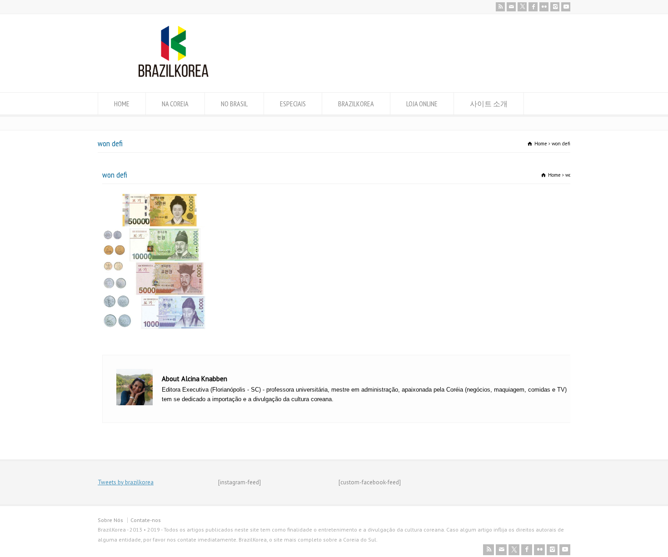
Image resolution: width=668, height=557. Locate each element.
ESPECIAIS (293, 103)
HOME (122, 103)
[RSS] (500, 6)
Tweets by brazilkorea (126, 482)
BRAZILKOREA (356, 103)
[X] (522, 6)
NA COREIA (175, 103)
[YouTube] (565, 6)
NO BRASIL (234, 103)
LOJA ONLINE (422, 103)
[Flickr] (543, 6)
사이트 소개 (489, 103)
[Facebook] (533, 6)
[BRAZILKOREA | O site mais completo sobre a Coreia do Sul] (173, 75)
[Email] (511, 6)
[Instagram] (554, 6)
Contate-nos (145, 520)
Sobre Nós (110, 520)
